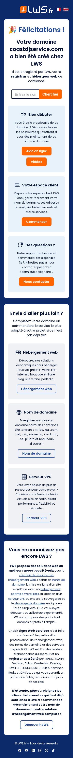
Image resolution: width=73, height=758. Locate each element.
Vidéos (36, 161)
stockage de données (30, 603)
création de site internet (36, 575)
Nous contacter (36, 281)
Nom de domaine (36, 453)
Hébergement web (36, 389)
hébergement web (22, 580)
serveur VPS (16, 599)
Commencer (36, 221)
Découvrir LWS (37, 724)
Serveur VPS (37, 518)
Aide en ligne (36, 151)
